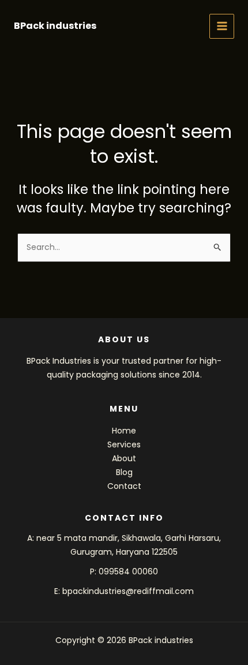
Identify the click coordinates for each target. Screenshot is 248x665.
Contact (124, 486)
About (124, 458)
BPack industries (55, 25)
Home (124, 430)
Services (124, 444)
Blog (124, 472)
